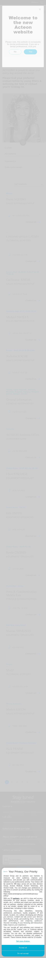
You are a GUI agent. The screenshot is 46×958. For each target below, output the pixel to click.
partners (16, 898)
